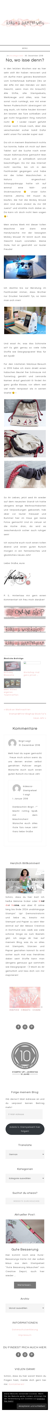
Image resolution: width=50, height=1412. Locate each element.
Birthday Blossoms (9, 673)
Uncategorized (16, 55)
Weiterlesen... (25, 1285)
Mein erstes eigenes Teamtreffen (11, 692)
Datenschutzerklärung (25, 1329)
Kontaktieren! (16, 1384)
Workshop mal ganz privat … (31, 673)
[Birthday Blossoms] (12, 666)
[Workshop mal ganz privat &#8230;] (32, 666)
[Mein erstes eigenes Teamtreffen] (12, 683)
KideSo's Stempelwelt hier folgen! (25, 1129)
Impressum (25, 1335)
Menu (25, 48)
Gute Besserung (25, 1249)
